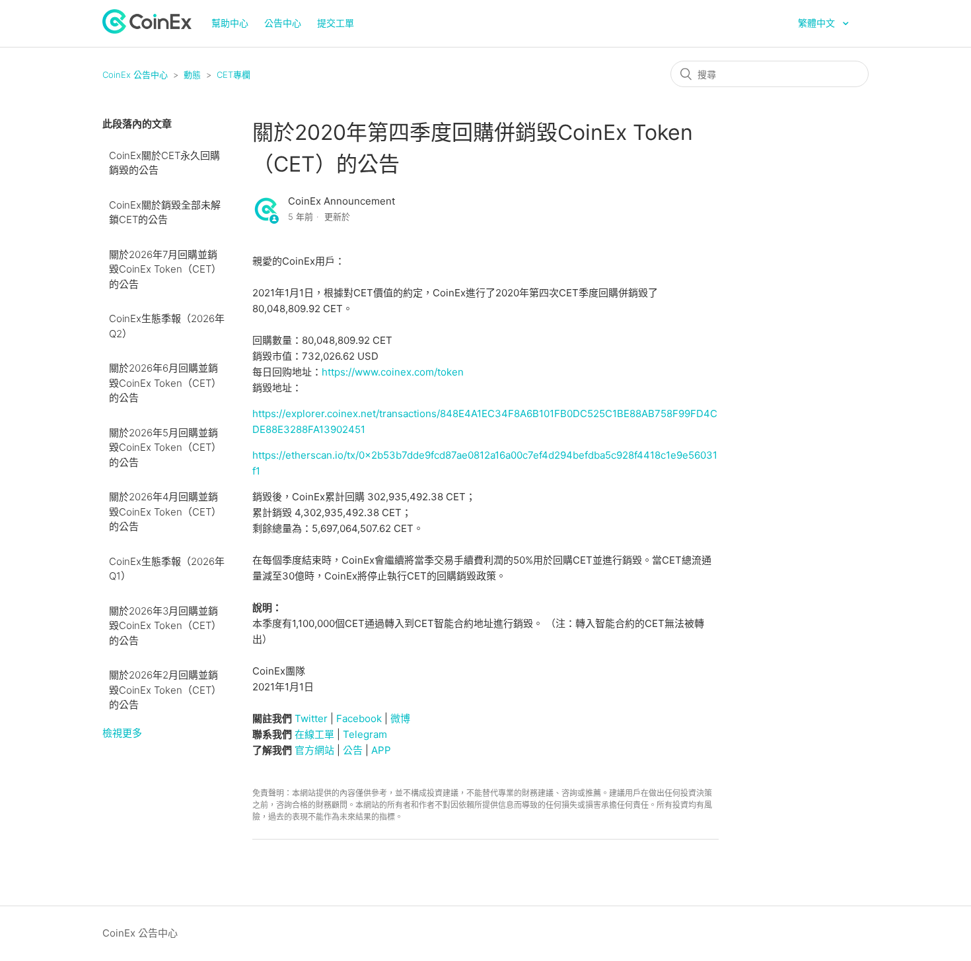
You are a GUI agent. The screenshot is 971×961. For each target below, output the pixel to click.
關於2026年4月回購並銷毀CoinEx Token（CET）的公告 (165, 511)
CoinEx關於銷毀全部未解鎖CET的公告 (165, 212)
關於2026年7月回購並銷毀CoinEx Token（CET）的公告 (165, 269)
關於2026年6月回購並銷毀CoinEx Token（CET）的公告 (165, 383)
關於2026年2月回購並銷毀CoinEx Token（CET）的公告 (165, 690)
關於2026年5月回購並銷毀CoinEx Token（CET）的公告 (165, 447)
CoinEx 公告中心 (135, 74)
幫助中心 (229, 22)
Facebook (359, 718)
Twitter (311, 718)
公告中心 (282, 22)
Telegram (365, 734)
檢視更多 (122, 733)
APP (381, 750)
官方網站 (314, 750)
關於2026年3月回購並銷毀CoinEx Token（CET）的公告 (165, 626)
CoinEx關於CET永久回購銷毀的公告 (164, 163)
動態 (192, 74)
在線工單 (314, 734)
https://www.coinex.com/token (393, 372)
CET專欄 (233, 74)
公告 (353, 750)
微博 (400, 718)
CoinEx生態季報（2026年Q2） (167, 326)
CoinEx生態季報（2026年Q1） (167, 569)
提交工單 (335, 22)
